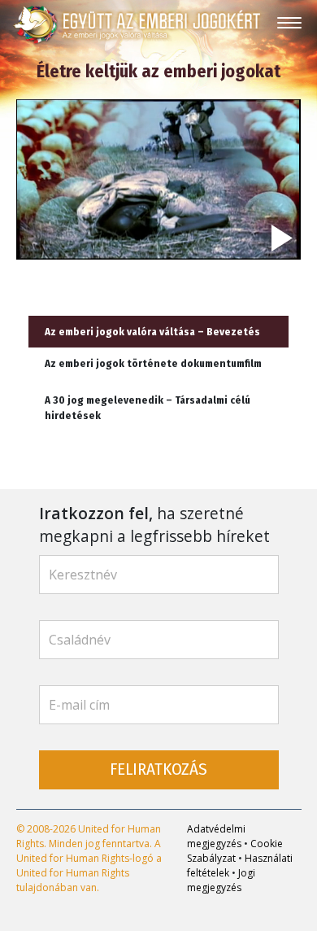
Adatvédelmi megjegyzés (216, 836)
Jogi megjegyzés (221, 880)
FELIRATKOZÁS (158, 769)
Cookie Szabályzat (235, 851)
